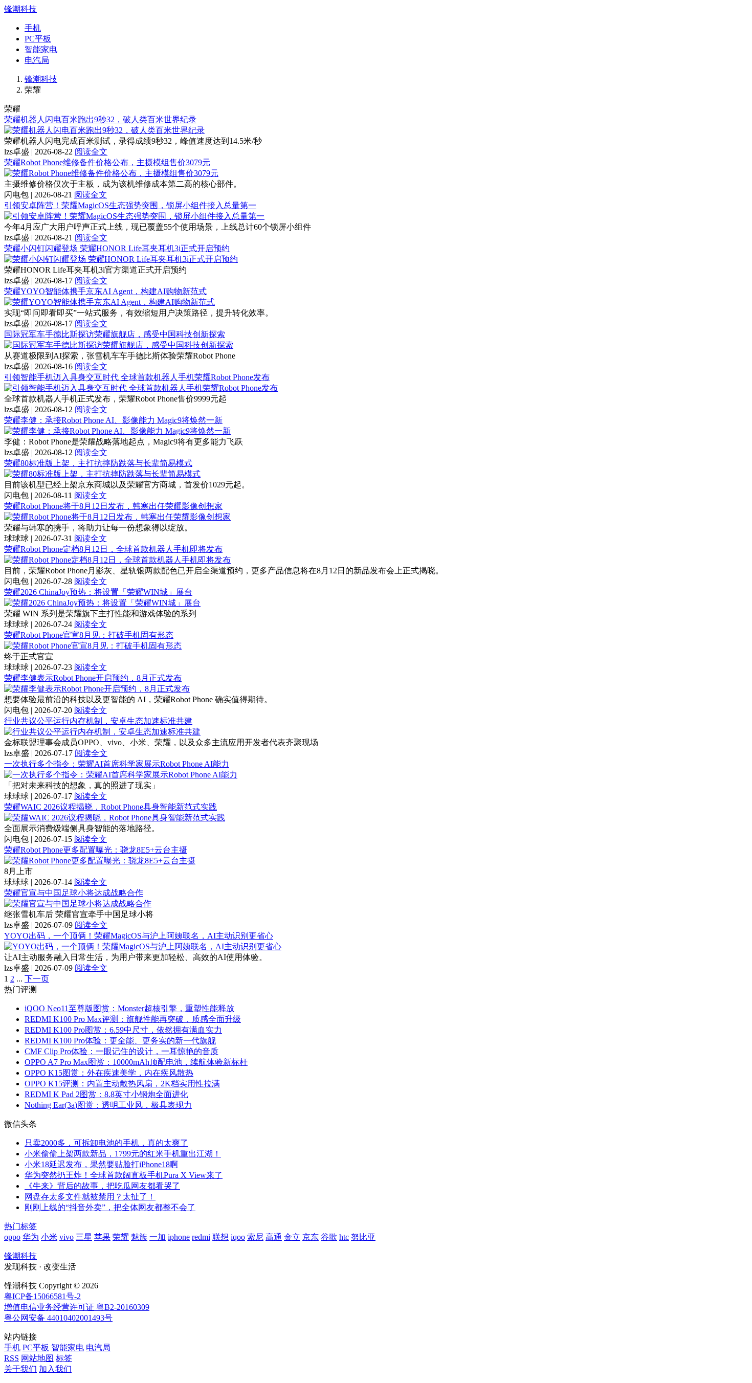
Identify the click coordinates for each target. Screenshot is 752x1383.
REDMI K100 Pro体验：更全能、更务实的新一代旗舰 (120, 1040)
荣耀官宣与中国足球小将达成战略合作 (73, 892)
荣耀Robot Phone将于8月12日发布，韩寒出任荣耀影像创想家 (113, 506)
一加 (157, 1237)
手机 (33, 28)
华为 (31, 1237)
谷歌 (329, 1237)
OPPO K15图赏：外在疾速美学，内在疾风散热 (109, 1072)
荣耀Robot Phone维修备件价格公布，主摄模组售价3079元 (107, 162)
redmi (201, 1237)
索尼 (255, 1237)
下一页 (37, 978)
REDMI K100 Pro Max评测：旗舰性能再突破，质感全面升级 (133, 1019)
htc (344, 1237)
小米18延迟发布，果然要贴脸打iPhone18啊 (101, 1164)
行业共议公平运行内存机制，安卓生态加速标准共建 (98, 721)
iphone (179, 1237)
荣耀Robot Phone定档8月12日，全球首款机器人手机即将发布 (113, 549)
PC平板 (38, 38)
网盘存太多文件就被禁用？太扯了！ (90, 1196)
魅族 (139, 1237)
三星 (84, 1237)
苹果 (102, 1237)
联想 (220, 1237)
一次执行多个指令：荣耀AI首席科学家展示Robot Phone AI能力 (116, 764)
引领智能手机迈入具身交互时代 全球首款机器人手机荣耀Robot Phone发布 (137, 377)
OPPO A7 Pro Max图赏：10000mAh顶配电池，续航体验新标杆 (136, 1062)
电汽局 (37, 60)
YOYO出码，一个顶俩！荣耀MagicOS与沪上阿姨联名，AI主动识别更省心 (138, 935)
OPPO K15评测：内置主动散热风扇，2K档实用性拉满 (122, 1083)
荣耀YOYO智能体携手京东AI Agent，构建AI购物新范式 (105, 291)
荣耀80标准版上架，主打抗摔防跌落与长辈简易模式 (98, 463)
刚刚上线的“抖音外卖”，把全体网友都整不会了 (110, 1207)
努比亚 (363, 1237)
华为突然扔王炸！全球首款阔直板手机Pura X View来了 (124, 1175)
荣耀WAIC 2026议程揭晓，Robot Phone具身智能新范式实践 (110, 806)
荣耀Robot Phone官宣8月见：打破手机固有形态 (88, 635)
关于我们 (20, 1369)
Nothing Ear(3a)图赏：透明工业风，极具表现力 (108, 1105)
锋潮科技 (20, 9)
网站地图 (37, 1358)
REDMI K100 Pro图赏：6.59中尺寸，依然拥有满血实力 (123, 1029)
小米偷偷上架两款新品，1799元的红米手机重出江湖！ (123, 1153)
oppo (12, 1237)
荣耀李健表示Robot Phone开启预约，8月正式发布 (93, 678)
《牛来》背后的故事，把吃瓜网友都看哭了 (102, 1185)
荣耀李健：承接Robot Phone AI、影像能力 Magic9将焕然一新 (113, 420)
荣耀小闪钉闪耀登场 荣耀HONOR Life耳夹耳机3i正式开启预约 (117, 248)
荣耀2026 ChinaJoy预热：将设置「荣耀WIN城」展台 (98, 592)
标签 (64, 1358)
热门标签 (20, 1226)
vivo (66, 1237)
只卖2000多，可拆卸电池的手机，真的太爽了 (106, 1143)
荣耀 (121, 1237)
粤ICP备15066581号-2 (42, 1296)
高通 (274, 1237)
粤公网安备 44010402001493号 (58, 1317)
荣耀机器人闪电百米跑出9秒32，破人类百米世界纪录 (100, 119)
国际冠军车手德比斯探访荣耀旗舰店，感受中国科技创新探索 (114, 334)
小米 (49, 1237)
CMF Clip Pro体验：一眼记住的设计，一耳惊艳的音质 (121, 1051)
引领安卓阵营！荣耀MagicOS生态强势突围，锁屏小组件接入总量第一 (130, 205)
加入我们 (55, 1369)
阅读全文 (91, 151)
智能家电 (41, 49)
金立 (292, 1237)
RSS (11, 1358)
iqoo (238, 1237)
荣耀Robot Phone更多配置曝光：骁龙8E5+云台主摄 (95, 849)
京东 (310, 1237)
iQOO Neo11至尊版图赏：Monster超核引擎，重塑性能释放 (129, 1008)
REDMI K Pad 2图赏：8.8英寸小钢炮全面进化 (106, 1094)
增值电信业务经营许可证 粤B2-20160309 (76, 1307)
